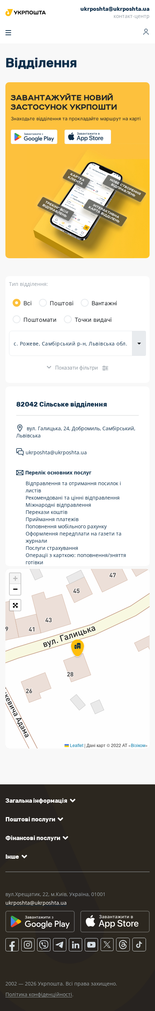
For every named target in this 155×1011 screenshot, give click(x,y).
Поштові (62, 303)
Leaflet (76, 745)
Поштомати (40, 319)
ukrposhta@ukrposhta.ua (56, 452)
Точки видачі (93, 319)
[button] (77, 649)
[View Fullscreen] (15, 605)
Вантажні (104, 303)
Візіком (138, 745)
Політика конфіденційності (38, 994)
